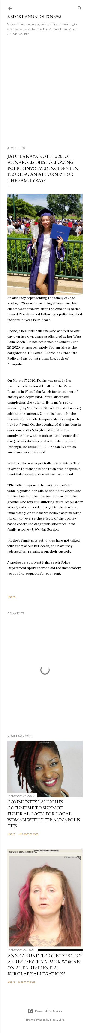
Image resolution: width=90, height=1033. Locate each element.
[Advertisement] (45, 89)
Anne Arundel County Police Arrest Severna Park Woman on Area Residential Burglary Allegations (44, 965)
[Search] (80, 7)
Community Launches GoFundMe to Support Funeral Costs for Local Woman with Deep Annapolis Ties (43, 814)
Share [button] (11, 597)
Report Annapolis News (34, 16)
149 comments (28, 834)
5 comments (26, 981)
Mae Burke (57, 1019)
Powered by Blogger (48, 1011)
